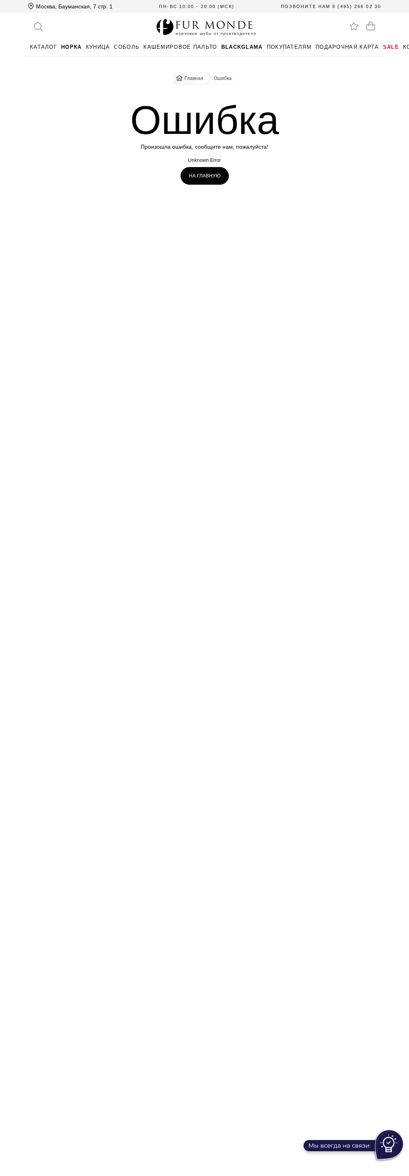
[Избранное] (353, 26)
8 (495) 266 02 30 (356, 6)
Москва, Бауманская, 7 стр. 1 (73, 6)
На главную (204, 176)
